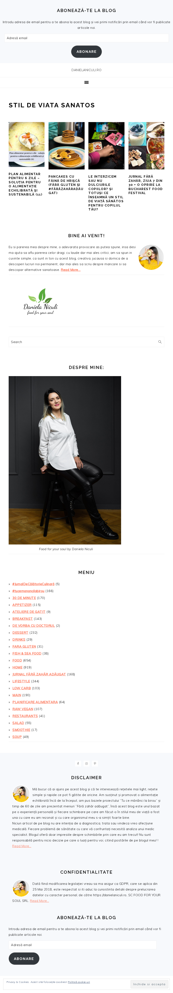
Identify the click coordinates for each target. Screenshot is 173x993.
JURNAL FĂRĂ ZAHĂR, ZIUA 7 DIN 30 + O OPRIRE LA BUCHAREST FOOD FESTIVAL (145, 185)
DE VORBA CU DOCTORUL (33, 626)
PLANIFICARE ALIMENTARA (35, 702)
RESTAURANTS (25, 716)
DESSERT (20, 633)
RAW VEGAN (22, 709)
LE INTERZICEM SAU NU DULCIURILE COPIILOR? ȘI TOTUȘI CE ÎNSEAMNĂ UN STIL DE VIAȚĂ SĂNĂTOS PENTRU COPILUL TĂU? (106, 193)
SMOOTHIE (21, 730)
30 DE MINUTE (24, 598)
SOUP (17, 737)
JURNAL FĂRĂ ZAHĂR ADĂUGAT (39, 674)
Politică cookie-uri (79, 982)
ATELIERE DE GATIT (29, 612)
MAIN (16, 695)
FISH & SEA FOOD (27, 653)
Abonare (87, 51)
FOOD (17, 660)
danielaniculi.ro (86, 70)
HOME (17, 667)
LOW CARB (21, 688)
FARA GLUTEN (24, 646)
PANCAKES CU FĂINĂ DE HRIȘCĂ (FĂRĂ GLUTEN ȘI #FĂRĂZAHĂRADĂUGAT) (66, 185)
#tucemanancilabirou (28, 591)
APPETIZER (22, 605)
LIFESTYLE (21, 681)
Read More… (71, 270)
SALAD (18, 723)
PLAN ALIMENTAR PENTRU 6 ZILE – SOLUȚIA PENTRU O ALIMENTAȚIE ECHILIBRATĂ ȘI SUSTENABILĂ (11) (25, 184)
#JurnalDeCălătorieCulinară (33, 584)
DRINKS (18, 640)
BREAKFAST (22, 619)
